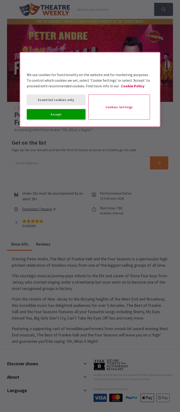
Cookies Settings (119, 107)
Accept (56, 114)
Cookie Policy (132, 86)
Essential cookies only (56, 100)
